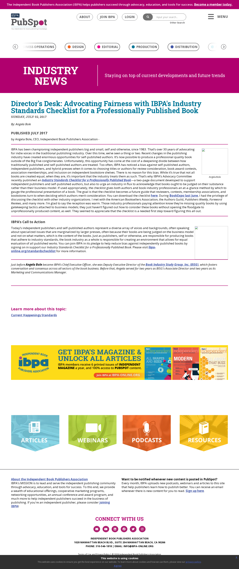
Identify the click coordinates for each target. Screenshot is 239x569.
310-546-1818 (104, 546)
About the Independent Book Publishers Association (49, 479)
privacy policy (193, 561)
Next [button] (223, 46)
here (154, 196)
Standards (49, 315)
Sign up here (195, 491)
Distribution (186, 47)
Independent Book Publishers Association (120, 538)
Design (78, 47)
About (84, 17)
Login (130, 17)
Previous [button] (15, 46)
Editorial (109, 47)
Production (146, 47)
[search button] (148, 17)
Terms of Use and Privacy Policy (94, 554)
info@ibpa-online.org (138, 546)
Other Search (177, 22)
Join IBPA (107, 17)
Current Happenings (26, 315)
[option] (75, 48)
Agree (118, 565)
